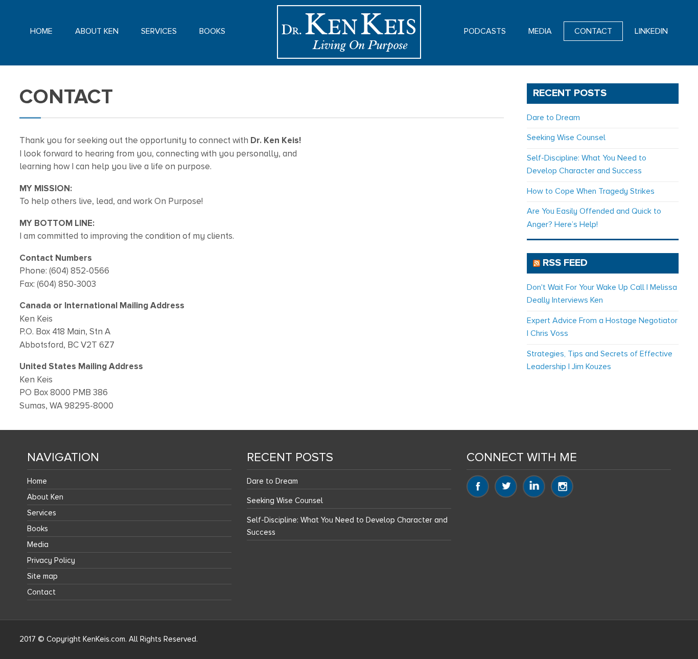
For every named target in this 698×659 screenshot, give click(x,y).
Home (41, 31)
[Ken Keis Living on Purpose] (349, 32)
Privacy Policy (51, 560)
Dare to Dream (553, 117)
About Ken (97, 31)
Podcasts (485, 31)
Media (540, 31)
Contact (593, 31)
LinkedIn (651, 31)
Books (212, 31)
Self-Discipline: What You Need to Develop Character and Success (347, 526)
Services (159, 31)
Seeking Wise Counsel (566, 137)
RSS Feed (565, 263)
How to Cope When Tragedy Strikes (591, 191)
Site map (42, 576)
